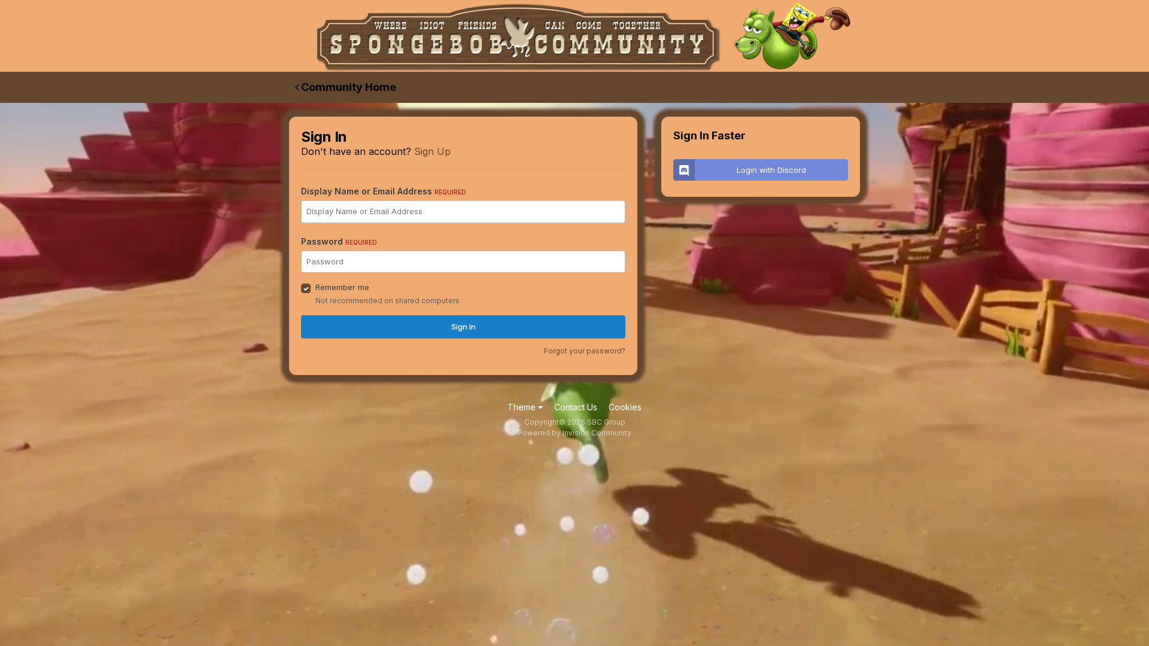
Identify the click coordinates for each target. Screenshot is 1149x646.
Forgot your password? (584, 350)
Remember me (342, 287)
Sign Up (432, 151)
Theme (522, 407)
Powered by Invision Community (574, 432)
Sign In (463, 326)
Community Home (347, 87)
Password (339, 241)
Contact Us (575, 407)
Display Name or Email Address (383, 191)
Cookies (625, 407)
